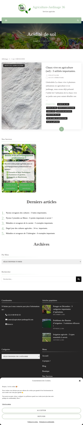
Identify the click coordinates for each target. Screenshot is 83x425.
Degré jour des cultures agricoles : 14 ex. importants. (27, 228)
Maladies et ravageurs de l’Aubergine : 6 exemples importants (30, 233)
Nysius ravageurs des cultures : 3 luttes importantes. (26, 213)
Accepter (41, 410)
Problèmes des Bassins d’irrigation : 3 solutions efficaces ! (66, 323)
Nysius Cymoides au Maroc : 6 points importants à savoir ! (29, 218)
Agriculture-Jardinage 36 (49, 7)
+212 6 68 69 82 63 (14, 315)
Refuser (41, 416)
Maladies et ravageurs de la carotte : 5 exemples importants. (29, 223)
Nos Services (47, 376)
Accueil (45, 356)
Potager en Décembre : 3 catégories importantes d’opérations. (63, 309)
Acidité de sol (63, 104)
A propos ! (46, 361)
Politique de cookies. (33, 422)
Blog (44, 366)
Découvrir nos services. (26, 187)
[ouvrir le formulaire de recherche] (77, 20)
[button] (80, 381)
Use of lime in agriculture (57, 118)
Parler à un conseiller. (11, 187)
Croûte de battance (64, 111)
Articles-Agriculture (14, 65)
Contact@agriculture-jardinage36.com (20, 320)
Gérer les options (6, 404)
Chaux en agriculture (66, 107)
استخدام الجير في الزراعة (53, 121)
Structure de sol (53, 114)
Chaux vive (51, 111)
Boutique (45, 371)
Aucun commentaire (56, 78)
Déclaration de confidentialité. (46, 422)
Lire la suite (58, 129)
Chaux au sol (51, 107)
